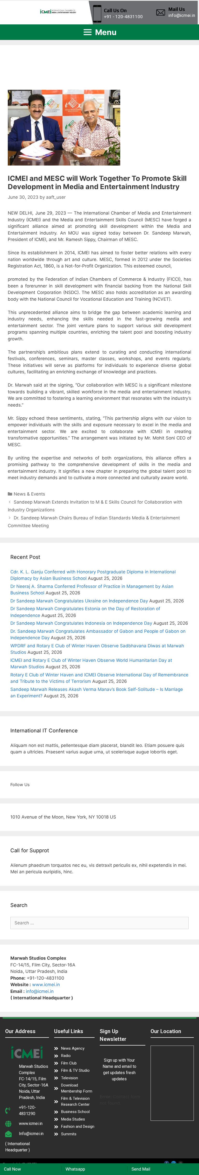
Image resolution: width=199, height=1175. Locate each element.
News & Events (29, 494)
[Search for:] (99, 922)
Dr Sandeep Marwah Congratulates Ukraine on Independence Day (79, 600)
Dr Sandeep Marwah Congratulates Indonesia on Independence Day (81, 623)
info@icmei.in (40, 991)
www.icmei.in (46, 984)
